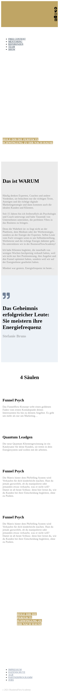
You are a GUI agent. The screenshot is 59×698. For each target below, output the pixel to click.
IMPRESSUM (15, 669)
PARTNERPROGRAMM (20, 677)
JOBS (11, 680)
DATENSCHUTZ (16, 672)
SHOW (11, 49)
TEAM (11, 46)
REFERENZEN (15, 44)
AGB (10, 675)
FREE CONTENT (17, 39)
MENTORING (15, 41)
